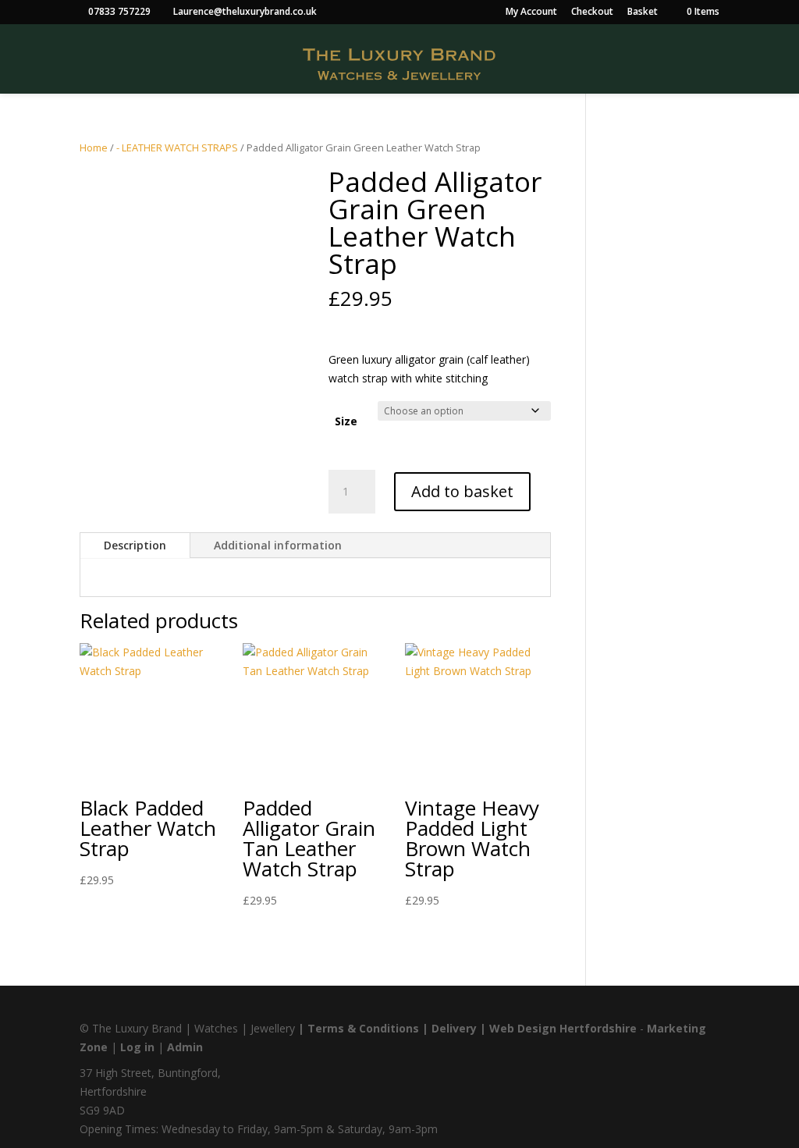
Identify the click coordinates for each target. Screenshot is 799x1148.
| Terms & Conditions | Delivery (389, 1028)
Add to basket (462, 491)
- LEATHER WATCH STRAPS (177, 147)
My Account (531, 12)
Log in (137, 1047)
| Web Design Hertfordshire (558, 1028)
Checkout (592, 12)
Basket (642, 12)
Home (94, 147)
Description (135, 545)
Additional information (278, 545)
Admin (185, 1047)
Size (346, 421)
